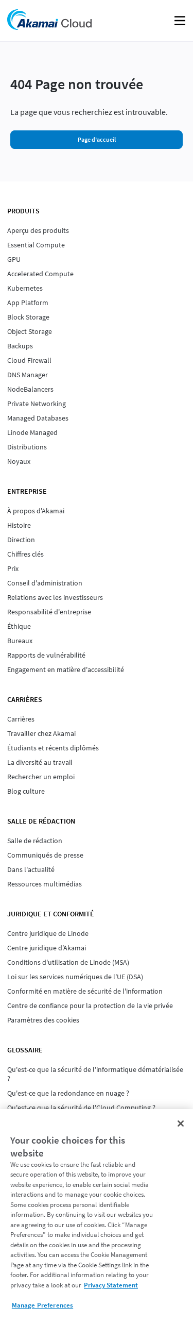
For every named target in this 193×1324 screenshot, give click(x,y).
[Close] (180, 1123)
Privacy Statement (111, 1285)
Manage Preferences (42, 1305)
